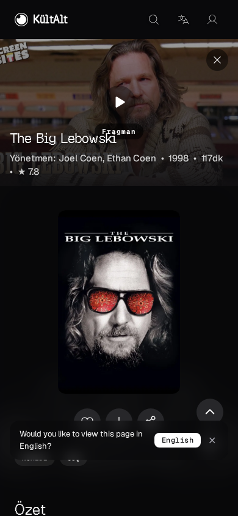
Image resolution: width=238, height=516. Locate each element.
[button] (183, 20)
